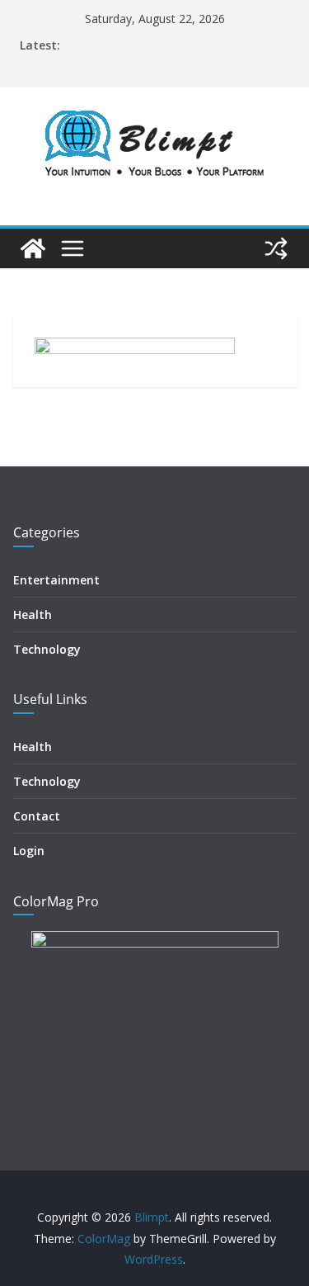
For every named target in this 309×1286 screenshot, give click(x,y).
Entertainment (56, 580)
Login (28, 850)
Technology (47, 649)
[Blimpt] (33, 248)
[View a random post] (276, 248)
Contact (36, 816)
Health (32, 614)
